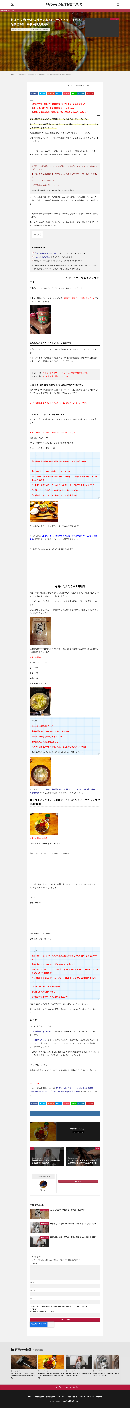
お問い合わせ (72, 1397)
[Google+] (51, 93)
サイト (32, 1298)
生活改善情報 (39, 1397)
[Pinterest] (90, 93)
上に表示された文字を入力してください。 (42, 1311)
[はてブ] (58, 93)
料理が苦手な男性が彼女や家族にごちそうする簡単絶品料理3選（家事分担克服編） (49, 74)
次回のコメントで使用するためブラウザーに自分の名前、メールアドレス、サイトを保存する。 (60, 1306)
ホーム (30, 1397)
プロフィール (61, 1397)
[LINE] (74, 93)
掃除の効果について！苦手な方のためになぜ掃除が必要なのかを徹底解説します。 (23, 1376)
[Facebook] (34, 93)
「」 (42, 257)
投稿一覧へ (78, 1181)
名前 (32, 1282)
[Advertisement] (65, 58)
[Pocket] (66, 93)
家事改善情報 (38, 29)
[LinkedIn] (81, 93)
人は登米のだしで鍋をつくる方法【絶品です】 (68, 1210)
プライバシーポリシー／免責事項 (90, 1397)
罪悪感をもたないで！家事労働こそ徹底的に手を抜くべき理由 (74, 1223)
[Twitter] (42, 93)
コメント (33, 1263)
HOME (14, 74)
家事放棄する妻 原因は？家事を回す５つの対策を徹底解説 (73, 1237)
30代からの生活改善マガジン (65, 4)
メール (32, 1290)
